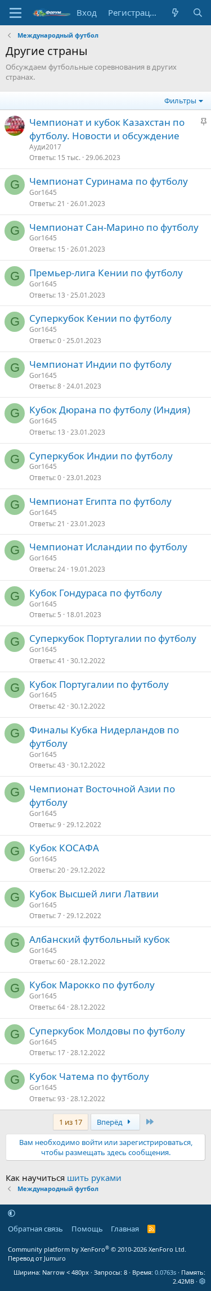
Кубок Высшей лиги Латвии (94, 893)
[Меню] (15, 13)
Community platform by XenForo (97, 1249)
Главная (125, 1229)
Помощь (87, 1229)
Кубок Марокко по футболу (92, 984)
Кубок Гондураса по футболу (95, 592)
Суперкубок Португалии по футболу (112, 638)
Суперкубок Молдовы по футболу (107, 1030)
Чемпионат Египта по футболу (100, 501)
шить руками (94, 1177)
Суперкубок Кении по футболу (100, 318)
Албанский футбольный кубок (99, 939)
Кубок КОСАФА (64, 847)
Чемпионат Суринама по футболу (108, 181)
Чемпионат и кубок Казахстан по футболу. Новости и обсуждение (107, 129)
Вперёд (110, 1122)
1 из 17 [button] (70, 1122)
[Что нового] (175, 12)
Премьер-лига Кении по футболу (106, 272)
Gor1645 (43, 192)
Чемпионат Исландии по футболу (108, 546)
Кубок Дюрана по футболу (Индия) (109, 409)
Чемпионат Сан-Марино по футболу (114, 227)
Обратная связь (35, 1229)
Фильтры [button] (180, 100)
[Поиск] (198, 12)
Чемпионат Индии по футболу (100, 364)
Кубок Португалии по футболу (99, 684)
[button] (11, 1213)
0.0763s (165, 1272)
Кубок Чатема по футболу (89, 1076)
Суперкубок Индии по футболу (101, 455)
